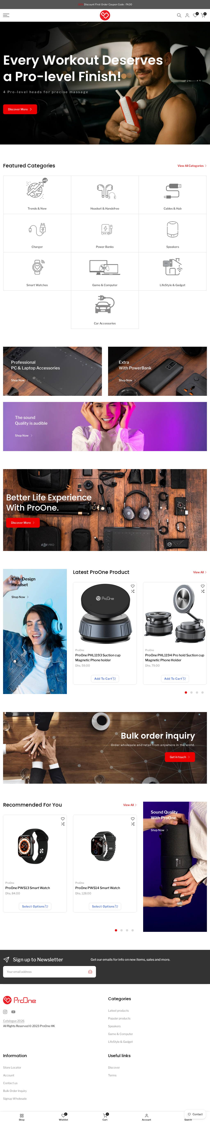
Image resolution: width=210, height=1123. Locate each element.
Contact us (10, 1083)
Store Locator (12, 1067)
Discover (114, 1067)
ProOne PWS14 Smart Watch (97, 888)
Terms (112, 1075)
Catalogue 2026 (13, 1021)
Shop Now (18, 380)
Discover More (18, 112)
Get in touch (178, 757)
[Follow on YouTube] (13, 1012)
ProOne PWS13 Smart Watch (27, 888)
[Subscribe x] (90, 972)
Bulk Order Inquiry (15, 1091)
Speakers (114, 1026)
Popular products (119, 1018)
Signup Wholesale (15, 1098)
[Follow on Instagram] (5, 1012)
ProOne (79, 650)
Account (8, 1075)
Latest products (118, 1010)
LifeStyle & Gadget (120, 1041)
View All (198, 572)
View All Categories (191, 165)
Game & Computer (120, 1034)
